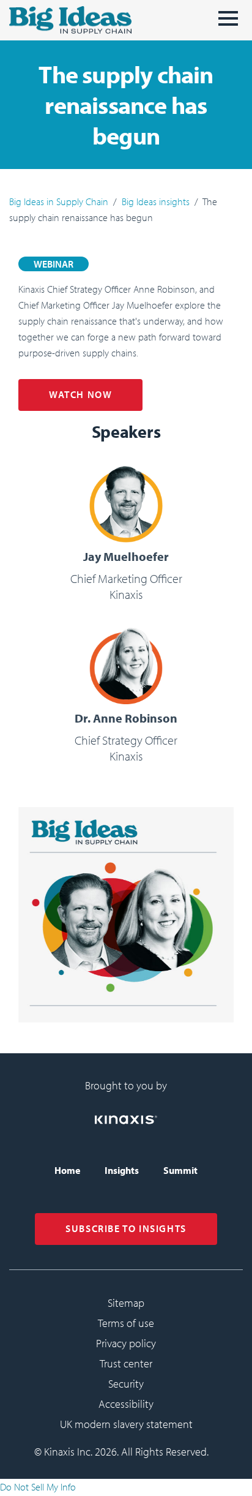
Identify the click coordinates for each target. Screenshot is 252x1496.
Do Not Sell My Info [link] (38, 1487)
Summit (180, 1170)
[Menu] (228, 23)
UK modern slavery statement (126, 1424)
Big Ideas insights (156, 201)
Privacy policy (126, 1343)
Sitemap (126, 1303)
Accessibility (126, 1404)
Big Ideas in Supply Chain (58, 201)
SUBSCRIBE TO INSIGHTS (126, 1228)
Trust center (126, 1363)
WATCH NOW (80, 394)
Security (126, 1384)
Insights (122, 1170)
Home (67, 1170)
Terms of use (126, 1323)
